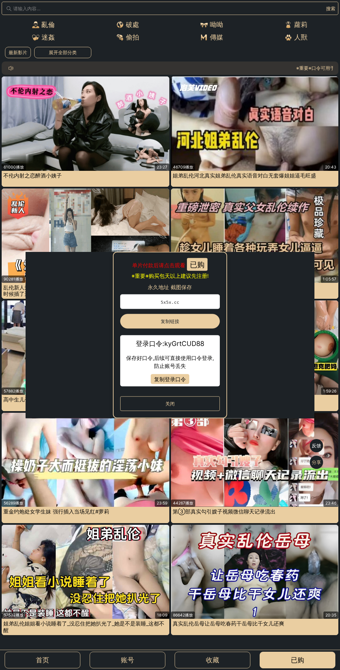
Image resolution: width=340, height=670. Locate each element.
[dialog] (170, 335)
